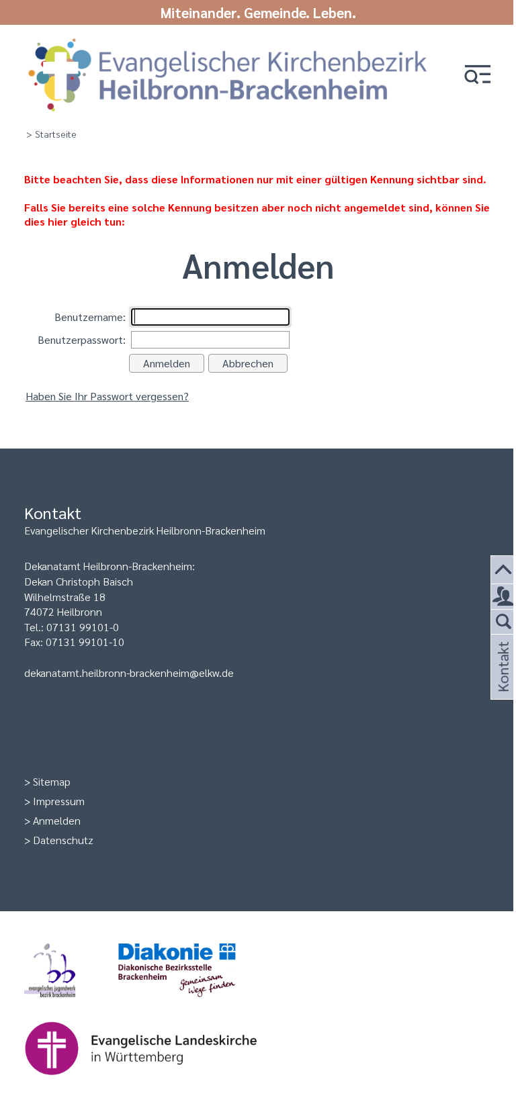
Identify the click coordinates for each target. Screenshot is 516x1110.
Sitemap (52, 781)
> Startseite (51, 134)
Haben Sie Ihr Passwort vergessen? (107, 396)
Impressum (59, 801)
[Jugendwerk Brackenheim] (71, 1004)
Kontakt (501, 683)
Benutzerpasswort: (82, 339)
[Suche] (503, 622)
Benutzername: (90, 317)
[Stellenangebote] (503, 596)
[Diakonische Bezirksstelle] (198, 1004)
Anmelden (57, 820)
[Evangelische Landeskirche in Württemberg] (162, 1081)
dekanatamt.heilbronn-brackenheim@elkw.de (129, 672)
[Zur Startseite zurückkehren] (227, 42)
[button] (478, 75)
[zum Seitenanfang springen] (503, 570)
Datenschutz (63, 840)
